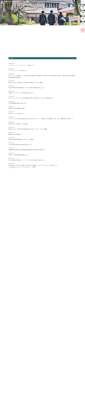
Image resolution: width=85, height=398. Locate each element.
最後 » (34, 167)
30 (28, 167)
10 (23, 167)
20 (26, 167)
